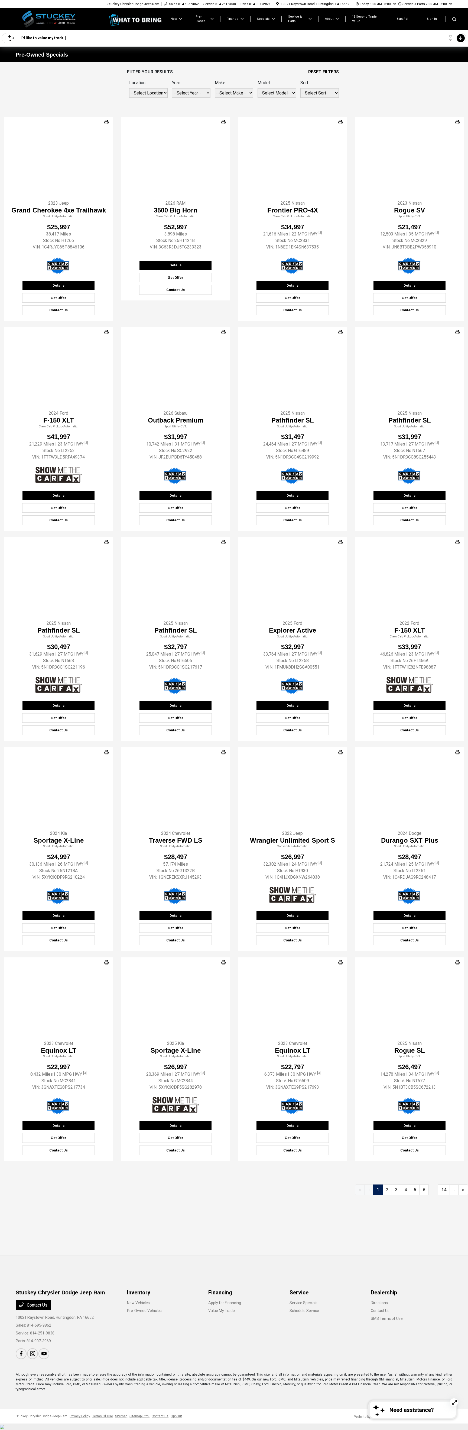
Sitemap (121, 1416)
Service (299, 1292)
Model (264, 82)
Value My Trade (221, 1310)
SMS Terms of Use (387, 1318)
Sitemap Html (139, 1416)
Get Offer (58, 298)
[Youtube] (43, 1353)
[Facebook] (21, 1353)
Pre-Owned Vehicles (144, 1310)
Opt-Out (176, 1416)
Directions (379, 1303)
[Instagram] (32, 1353)
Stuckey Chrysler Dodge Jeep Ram (41, 1416)
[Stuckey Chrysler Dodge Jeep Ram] (62, 18)
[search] (454, 20)
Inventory (138, 1292)
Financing (220, 1292)
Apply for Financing (224, 1303)
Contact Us (58, 310)
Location (137, 82)
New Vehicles (138, 1303)
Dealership (384, 1292)
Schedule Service (304, 1310)
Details (58, 285)
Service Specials (303, 1303)
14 (443, 1189)
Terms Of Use (102, 1416)
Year (176, 82)
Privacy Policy (80, 1416)
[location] (277, 4)
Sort (304, 82)
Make (220, 82)
